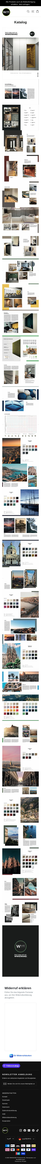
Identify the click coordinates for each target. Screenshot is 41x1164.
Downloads (6, 1100)
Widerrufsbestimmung (9, 1117)
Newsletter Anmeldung (17, 1074)
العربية (9, 1138)
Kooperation (6, 1121)
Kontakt (4, 1097)
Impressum (5, 1107)
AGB (3, 1114)
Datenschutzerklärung (9, 1110)
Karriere (5, 1103)
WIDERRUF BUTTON (9, 1093)
